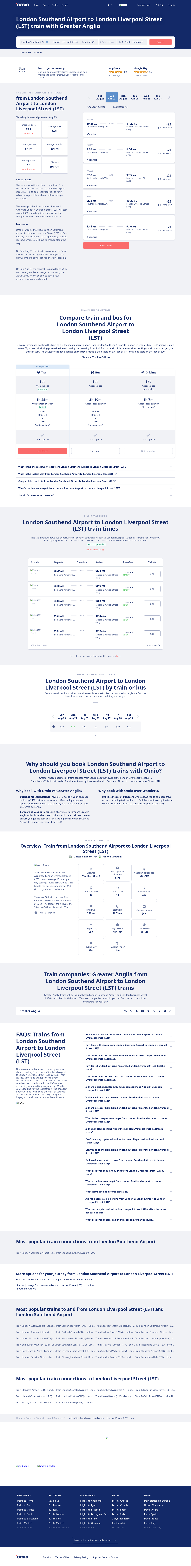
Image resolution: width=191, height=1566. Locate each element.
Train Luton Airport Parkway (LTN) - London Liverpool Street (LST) (50, 1338)
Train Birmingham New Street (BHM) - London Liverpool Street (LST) (91, 1357)
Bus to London (56, 1514)
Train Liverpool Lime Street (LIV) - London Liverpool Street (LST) (89, 1351)
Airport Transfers (153, 1505)
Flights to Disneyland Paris (94, 1514)
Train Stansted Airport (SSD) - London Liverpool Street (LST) (47, 1389)
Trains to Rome (25, 1500)
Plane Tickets (87, 1495)
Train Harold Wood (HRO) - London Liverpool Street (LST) (125, 1396)
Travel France (151, 1518)
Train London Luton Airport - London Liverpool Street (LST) (47, 1325)
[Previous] (53, 716)
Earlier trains (40, 645)
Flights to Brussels (90, 1509)
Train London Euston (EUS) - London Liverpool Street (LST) (126, 1357)
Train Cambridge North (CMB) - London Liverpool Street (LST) (88, 1325)
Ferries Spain (119, 1509)
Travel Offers (151, 1509)
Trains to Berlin (25, 1514)
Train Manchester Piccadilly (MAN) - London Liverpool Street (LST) (90, 1338)
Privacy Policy (81, 1557)
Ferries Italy (118, 1514)
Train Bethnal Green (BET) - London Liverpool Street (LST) (86, 1332)
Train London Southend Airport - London (37, 1252)
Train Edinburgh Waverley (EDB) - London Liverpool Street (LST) (49, 1344)
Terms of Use (62, 1557)
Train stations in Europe (157, 1500)
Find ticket (28, 133)
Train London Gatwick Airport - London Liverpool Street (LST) (48, 1357)
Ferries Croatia (120, 1505)
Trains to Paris (25, 1505)
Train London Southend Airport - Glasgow (157, 1325)
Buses (46, 5)
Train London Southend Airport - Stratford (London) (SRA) (86, 1252)
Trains (37, 5)
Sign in (171, 5)
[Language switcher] (125, 5)
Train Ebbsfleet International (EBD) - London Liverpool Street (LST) (130, 1325)
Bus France (55, 1505)
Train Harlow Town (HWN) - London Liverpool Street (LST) (126, 1332)
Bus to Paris (55, 1518)
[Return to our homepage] (25, 5)
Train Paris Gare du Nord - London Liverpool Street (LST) (45, 1351)
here (118, 656)
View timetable (29, 169)
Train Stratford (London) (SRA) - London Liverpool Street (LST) (128, 1344)
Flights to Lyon (88, 1505)
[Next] (169, 97)
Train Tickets (24, 1495)
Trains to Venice (25, 1509)
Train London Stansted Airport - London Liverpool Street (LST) (88, 1389)
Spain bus (54, 1500)
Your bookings (143, 5)
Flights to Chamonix (91, 1500)
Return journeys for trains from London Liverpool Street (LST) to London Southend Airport (55, 1287)
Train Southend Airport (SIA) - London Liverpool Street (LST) (127, 1389)
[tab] (96, 107)
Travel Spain (150, 1514)
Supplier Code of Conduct (106, 1557)
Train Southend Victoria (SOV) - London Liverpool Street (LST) (128, 1351)
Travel (147, 1495)
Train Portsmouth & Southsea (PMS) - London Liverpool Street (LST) (131, 1338)
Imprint (47, 1557)
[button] (89, 42)
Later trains (152, 645)
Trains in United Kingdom (49, 1418)
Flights (55, 5)
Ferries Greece (120, 1500)
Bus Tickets (55, 1495)
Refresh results (93, 549)
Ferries (65, 5)
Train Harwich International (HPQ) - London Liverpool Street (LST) (50, 1396)
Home (19, 1418)
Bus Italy (53, 1509)
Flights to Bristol (89, 1518)
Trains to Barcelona (27, 1518)
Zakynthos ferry (121, 1518)
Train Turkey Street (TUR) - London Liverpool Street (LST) (45, 1402)
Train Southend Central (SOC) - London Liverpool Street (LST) (88, 1344)
